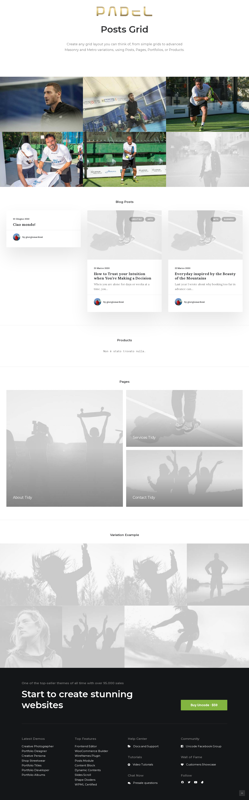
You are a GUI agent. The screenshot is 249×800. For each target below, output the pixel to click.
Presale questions (145, 783)
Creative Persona (33, 755)
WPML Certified (86, 784)
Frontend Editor (86, 746)
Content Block (85, 765)
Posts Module (84, 760)
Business (229, 219)
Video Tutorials (143, 764)
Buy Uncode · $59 (204, 705)
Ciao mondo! (24, 224)
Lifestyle (137, 219)
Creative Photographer (38, 746)
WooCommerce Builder (91, 751)
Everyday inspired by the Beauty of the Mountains (205, 275)
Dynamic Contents (88, 770)
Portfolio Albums (33, 775)
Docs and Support (146, 746)
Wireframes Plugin (87, 755)
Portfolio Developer (35, 770)
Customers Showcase (201, 764)
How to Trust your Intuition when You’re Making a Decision (122, 275)
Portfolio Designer (34, 751)
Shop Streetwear (33, 760)
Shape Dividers (85, 779)
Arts (150, 219)
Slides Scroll (83, 775)
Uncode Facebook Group (203, 746)
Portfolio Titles (31, 765)
